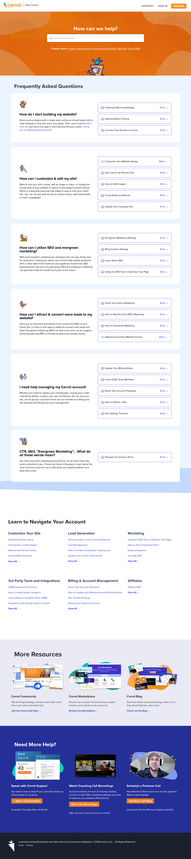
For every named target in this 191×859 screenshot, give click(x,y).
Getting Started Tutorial (117, 118)
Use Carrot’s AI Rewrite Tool (119, 172)
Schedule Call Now (140, 801)
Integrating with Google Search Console (29, 603)
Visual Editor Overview (20, 555)
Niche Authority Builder (104, 48)
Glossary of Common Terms (119, 457)
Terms (21, 845)
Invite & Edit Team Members (119, 379)
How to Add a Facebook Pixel (143, 545)
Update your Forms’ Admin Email (85, 555)
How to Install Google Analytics (24, 592)
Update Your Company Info (119, 206)
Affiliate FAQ (134, 587)
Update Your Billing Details (119, 368)
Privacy (29, 845)
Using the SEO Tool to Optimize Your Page (127, 271)
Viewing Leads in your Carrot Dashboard (89, 539)
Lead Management (77, 545)
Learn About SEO (114, 260)
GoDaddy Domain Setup (20, 539)
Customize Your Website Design (121, 161)
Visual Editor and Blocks (117, 195)
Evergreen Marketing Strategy (120, 237)
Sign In (163, 6)
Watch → (163, 161)
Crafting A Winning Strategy (119, 107)
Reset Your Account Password (120, 390)
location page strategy (79, 48)
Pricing (179, 6)
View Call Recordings (84, 804)
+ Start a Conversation (26, 801)
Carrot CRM (134, 48)
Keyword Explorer (137, 550)
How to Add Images (115, 184)
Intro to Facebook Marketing (119, 325)
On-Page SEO (135, 555)
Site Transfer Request (79, 597)
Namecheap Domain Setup (22, 550)
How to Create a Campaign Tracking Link (89, 550)
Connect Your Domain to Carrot (121, 130)
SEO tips (122, 48)
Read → (164, 107)
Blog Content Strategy (116, 249)
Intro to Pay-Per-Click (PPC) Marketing (124, 314)
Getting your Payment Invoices (84, 603)
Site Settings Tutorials (116, 413)
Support (147, 6)
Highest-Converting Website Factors (123, 337)
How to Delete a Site (116, 402)
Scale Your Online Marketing (120, 303)
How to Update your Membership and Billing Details (95, 592)
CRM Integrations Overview (22, 587)
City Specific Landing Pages (22, 545)
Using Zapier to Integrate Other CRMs (27, 597)
